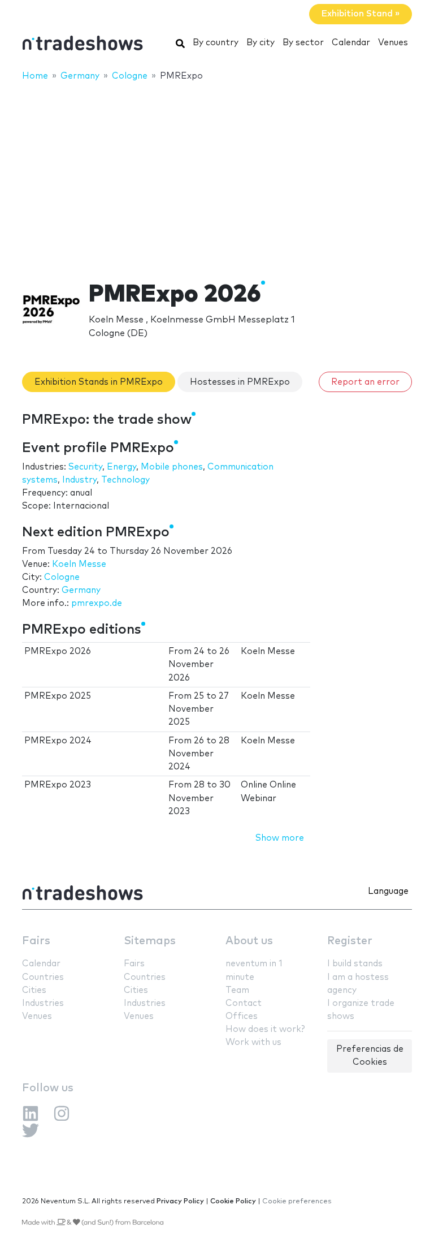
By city (260, 42)
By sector (303, 42)
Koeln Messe (79, 564)
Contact (243, 1003)
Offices (241, 1016)
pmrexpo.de (96, 603)
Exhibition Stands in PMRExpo (98, 382)
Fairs (36, 941)
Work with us (253, 1042)
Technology (125, 480)
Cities (34, 990)
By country (215, 42)
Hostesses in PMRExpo (240, 382)
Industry (79, 480)
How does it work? (265, 1029)
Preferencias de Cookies (369, 1055)
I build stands (355, 964)
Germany (81, 590)
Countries (43, 977)
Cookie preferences (297, 1201)
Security (85, 467)
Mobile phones (172, 467)
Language (388, 891)
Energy (121, 467)
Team (237, 990)
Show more (279, 838)
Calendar (351, 42)
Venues (393, 42)
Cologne (62, 577)
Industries (43, 1003)
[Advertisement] (217, 173)
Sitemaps (150, 941)
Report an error (365, 382)
